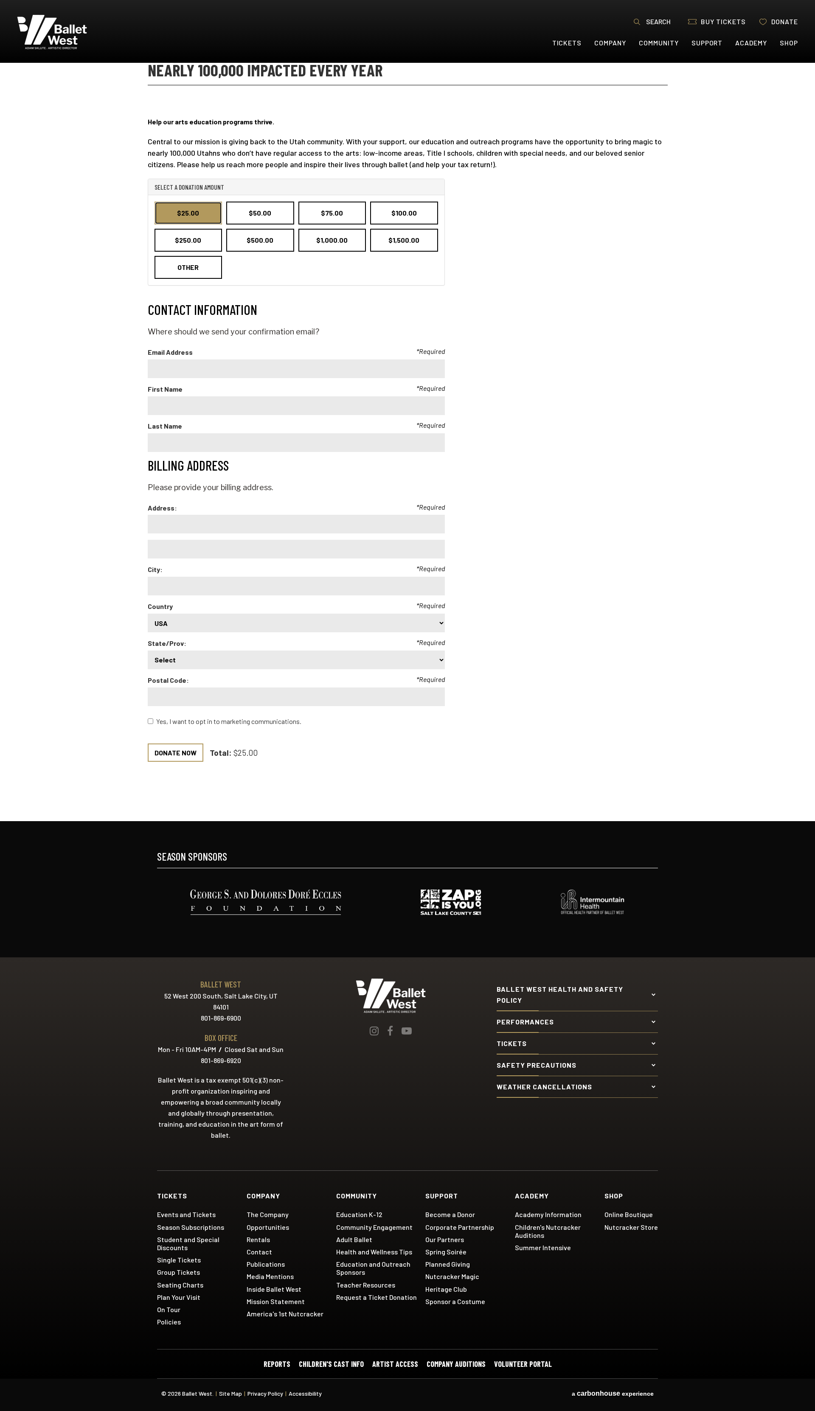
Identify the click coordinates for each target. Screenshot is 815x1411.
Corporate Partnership (459, 1227)
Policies (169, 1322)
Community (659, 43)
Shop (789, 43)
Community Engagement (374, 1227)
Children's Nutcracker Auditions (548, 1231)
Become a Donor (450, 1214)
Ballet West (68, 32)
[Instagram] (374, 1031)
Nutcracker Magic (452, 1276)
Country (160, 606)
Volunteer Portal (523, 1364)
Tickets (567, 43)
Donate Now (176, 753)
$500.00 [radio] (260, 240)
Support (707, 43)
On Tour (168, 1309)
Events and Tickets (186, 1214)
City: (155, 569)
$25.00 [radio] (188, 213)
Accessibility (305, 1394)
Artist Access (395, 1364)
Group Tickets (178, 1272)
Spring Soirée (446, 1252)
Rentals (258, 1239)
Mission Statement (276, 1301)
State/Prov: (167, 643)
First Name (165, 389)
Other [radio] (188, 267)
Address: (162, 508)
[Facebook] (390, 1031)
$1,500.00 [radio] (403, 240)
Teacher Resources (365, 1285)
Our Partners (444, 1239)
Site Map (230, 1394)
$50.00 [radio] (260, 213)
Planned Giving (447, 1264)
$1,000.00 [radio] (332, 240)
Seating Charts (180, 1285)
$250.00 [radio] (188, 240)
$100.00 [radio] (404, 213)
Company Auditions (456, 1364)
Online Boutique (628, 1214)
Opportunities (268, 1227)
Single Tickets (179, 1260)
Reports (277, 1364)
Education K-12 (359, 1214)
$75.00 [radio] (332, 213)
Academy (751, 43)
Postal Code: (168, 680)
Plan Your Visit (178, 1297)
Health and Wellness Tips (374, 1252)
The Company (268, 1214)
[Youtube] (407, 1031)
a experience (613, 1394)
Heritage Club (446, 1289)
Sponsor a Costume (455, 1301)
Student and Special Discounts (188, 1243)
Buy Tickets (723, 21)
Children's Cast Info (331, 1364)
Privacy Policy (265, 1394)
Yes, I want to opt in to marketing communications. (228, 721)
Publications (266, 1264)
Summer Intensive (543, 1247)
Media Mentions (270, 1276)
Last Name (165, 426)
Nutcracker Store (631, 1227)
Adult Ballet (354, 1239)
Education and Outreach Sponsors (373, 1268)
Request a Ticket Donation (376, 1297)
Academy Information (548, 1214)
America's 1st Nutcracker (285, 1314)
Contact (259, 1252)
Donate (784, 21)
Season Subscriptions (190, 1227)
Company (610, 43)
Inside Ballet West (274, 1289)
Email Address (170, 352)
